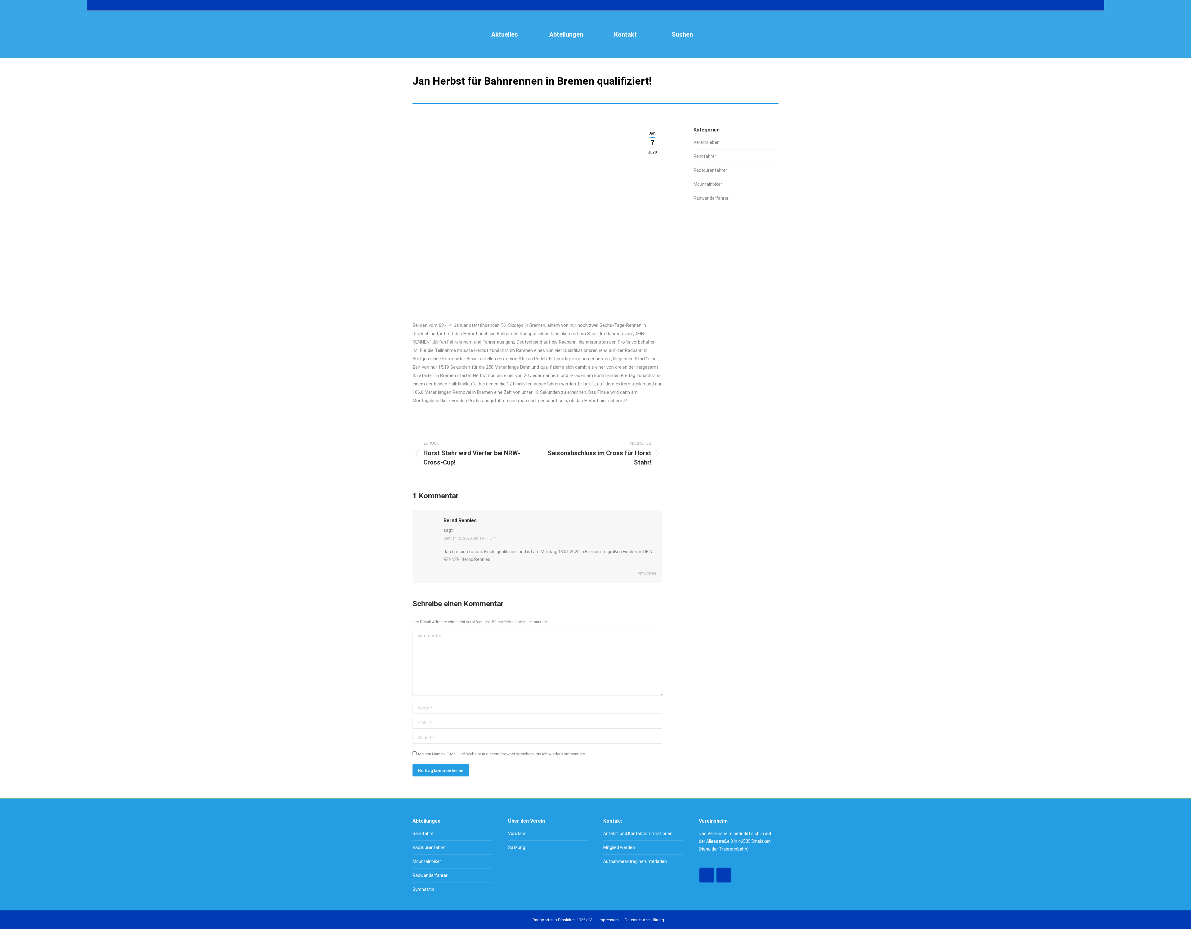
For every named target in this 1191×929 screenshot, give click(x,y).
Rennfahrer (705, 156)
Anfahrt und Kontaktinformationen (637, 833)
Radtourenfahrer (710, 170)
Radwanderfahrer (711, 198)
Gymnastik (423, 889)
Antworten (647, 573)
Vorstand (517, 833)
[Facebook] (706, 875)
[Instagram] (723, 875)
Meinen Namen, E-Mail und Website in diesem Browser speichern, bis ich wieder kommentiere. (502, 754)
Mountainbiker (708, 184)
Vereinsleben (707, 142)
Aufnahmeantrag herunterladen (635, 861)
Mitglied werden (619, 847)
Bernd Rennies (460, 520)
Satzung (516, 847)
